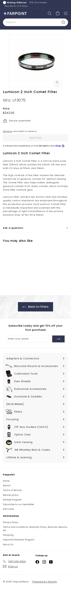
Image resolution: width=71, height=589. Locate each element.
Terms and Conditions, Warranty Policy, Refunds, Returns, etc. (35, 529)
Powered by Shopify (44, 581)
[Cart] (58, 13)
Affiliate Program (12, 499)
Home (6, 480)
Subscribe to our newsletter (18, 504)
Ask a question (13, 228)
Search (7, 485)
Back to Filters (37, 307)
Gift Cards (8, 509)
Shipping (7, 131)
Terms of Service (12, 490)
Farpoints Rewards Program (18, 539)
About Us (8, 544)
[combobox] (35, 22)
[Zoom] (57, 82)
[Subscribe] (58, 338)
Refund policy (11, 495)
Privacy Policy (10, 522)
